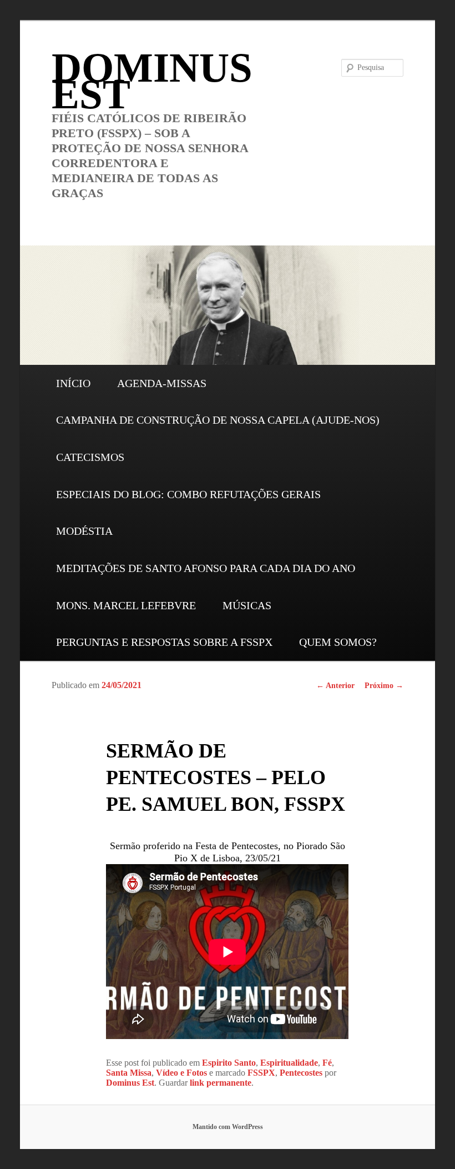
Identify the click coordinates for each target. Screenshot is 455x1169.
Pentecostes (301, 1072)
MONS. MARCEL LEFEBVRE (126, 605)
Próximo (384, 685)
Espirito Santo (229, 1062)
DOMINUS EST (152, 80)
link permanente (220, 1082)
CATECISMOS (90, 457)
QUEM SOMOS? (338, 642)
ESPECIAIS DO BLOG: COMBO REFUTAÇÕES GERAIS (188, 494)
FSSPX (261, 1072)
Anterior (335, 685)
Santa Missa (128, 1072)
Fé (327, 1062)
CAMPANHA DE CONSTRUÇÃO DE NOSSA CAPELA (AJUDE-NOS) (218, 420)
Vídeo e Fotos (181, 1072)
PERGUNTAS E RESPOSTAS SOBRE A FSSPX (164, 642)
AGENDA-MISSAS (161, 383)
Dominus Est (130, 1082)
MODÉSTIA (84, 531)
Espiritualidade (289, 1062)
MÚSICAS (247, 605)
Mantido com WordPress (228, 1127)
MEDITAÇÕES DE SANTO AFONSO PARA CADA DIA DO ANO (205, 568)
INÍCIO (73, 383)
